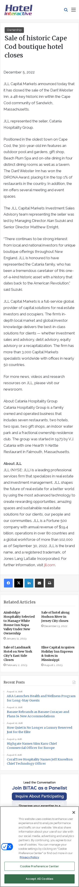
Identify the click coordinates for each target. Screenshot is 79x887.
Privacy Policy (29, 857)
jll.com (49, 565)
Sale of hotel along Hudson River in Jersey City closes (55, 616)
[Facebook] (8, 583)
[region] (39, 846)
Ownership (14, 30)
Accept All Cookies (39, 878)
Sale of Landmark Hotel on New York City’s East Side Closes (18, 653)
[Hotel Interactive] (18, 9)
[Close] (74, 812)
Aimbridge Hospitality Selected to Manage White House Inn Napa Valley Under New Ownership (19, 622)
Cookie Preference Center (39, 866)
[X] (18, 583)
